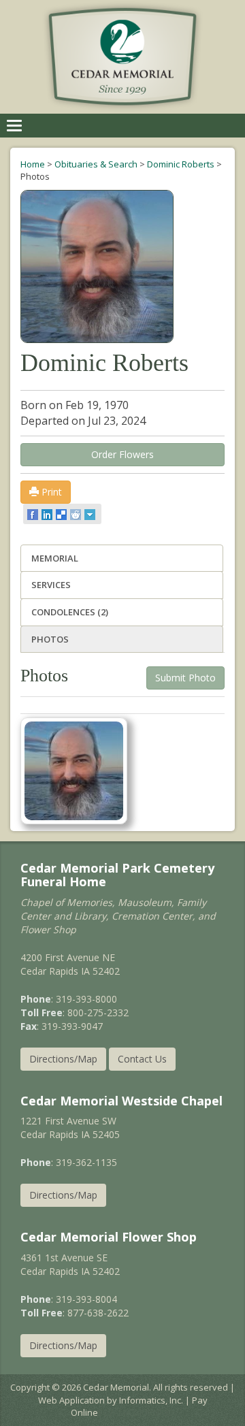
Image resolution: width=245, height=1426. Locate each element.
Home (32, 164)
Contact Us (142, 1058)
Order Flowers (122, 454)
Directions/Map (63, 1058)
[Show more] (90, 514)
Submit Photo (185, 677)
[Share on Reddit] (76, 514)
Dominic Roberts (180, 164)
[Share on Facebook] (33, 514)
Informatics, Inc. (151, 1400)
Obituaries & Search (95, 164)
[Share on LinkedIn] (48, 514)
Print (50, 491)
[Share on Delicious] (62, 514)
